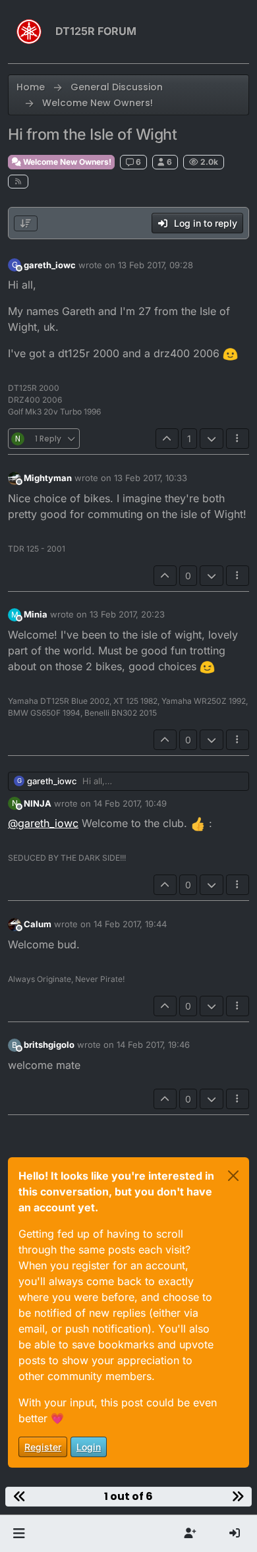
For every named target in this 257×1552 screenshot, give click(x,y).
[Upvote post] (167, 438)
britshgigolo (49, 1044)
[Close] (233, 1175)
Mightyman (48, 478)
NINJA (37, 803)
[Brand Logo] (29, 31)
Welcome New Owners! (66, 162)
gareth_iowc (50, 265)
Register (42, 1446)
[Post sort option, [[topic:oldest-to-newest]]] (26, 223)
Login (88, 1446)
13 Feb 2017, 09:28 (155, 265)
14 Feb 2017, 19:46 (153, 1044)
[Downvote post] (211, 438)
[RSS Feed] (18, 181)
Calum (37, 924)
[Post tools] (238, 438)
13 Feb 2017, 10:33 (150, 478)
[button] (18, 1533)
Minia (35, 614)
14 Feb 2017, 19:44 (130, 924)
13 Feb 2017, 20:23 (127, 614)
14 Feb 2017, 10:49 (130, 803)
